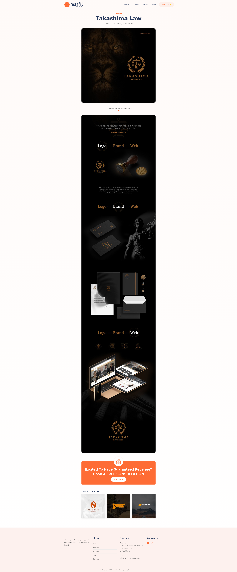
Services (96, 547)
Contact (96, 559)
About (95, 543)
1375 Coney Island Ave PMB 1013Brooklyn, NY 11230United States (132, 548)
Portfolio (96, 551)
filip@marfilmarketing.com (130, 558)
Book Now (118, 479)
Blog (94, 555)
